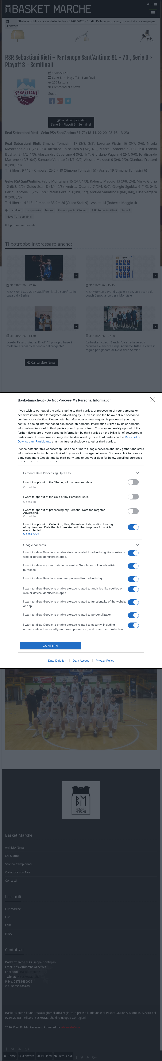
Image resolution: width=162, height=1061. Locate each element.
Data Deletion (57, 660)
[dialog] (81, 530)
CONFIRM (50, 645)
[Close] (154, 401)
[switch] (133, 482)
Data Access (81, 660)
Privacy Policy (105, 660)
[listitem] (81, 473)
